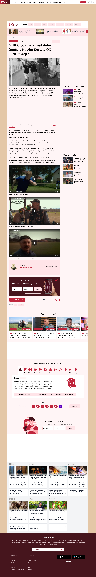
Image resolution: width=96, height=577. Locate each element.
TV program (40, 540)
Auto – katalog (80, 540)
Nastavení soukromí (33, 572)
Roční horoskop (69, 394)
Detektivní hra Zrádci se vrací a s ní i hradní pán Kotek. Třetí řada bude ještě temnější (38, 477)
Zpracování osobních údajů (34, 565)
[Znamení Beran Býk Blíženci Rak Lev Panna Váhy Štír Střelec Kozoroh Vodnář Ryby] (28, 289)
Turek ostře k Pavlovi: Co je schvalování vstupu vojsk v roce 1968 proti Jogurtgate (17, 477)
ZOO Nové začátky (72, 540)
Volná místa (13, 558)
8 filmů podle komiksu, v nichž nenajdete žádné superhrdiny (17, 518)
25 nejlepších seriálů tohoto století (18, 510)
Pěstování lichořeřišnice (58, 542)
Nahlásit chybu (14, 572)
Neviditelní (48, 2)
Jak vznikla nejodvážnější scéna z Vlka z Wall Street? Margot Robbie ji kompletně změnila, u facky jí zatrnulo (18, 527)
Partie (52, 540)
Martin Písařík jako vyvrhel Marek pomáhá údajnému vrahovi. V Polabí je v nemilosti (67, 336)
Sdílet (56, 41)
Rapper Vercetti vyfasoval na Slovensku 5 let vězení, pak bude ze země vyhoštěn (38, 519)
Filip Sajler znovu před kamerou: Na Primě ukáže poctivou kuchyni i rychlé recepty (79, 167)
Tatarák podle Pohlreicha (40, 542)
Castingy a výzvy (32, 560)
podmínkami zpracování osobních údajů (33, 293)
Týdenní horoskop (42, 394)
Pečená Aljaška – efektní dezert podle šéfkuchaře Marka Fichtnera (77, 491)
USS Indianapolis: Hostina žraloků (57, 475)
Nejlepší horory (32, 540)
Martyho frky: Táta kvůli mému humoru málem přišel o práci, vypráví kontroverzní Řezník (37, 512)
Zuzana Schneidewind (37, 41)
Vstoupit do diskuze (18, 299)
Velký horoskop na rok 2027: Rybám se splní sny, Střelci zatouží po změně (51, 31)
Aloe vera (50, 542)
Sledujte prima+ (57, 2)
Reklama (13, 560)
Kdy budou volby (63, 540)
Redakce (30, 569)
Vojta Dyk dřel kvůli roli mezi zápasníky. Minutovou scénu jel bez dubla (80, 159)
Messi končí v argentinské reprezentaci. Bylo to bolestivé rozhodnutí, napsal (17, 492)
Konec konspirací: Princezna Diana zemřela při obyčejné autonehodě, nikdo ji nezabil (57, 484)
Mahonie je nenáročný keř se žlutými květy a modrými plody (56, 525)
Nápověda (30, 567)
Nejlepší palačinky (44, 544)
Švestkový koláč (53, 544)
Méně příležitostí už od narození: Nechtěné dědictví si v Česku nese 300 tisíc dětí (25, 32)
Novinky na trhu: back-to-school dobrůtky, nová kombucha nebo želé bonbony (76, 477)
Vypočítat (70, 428)
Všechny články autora (51, 266)
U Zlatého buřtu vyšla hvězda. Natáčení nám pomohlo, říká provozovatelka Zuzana (37, 484)
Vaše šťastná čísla (47, 403)
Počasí (56, 540)
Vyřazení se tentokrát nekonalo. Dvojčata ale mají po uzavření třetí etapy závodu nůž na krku (79, 174)
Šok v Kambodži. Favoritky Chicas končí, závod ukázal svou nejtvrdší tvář (79, 181)
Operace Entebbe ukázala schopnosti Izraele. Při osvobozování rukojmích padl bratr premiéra (57, 493)
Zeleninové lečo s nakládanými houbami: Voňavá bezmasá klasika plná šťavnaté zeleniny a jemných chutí (77, 485)
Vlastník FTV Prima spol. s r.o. (18, 569)
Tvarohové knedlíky (80, 542)
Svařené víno (31, 542)
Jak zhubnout (15, 540)
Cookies (13, 567)
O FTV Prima (14, 555)
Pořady (65, 2)
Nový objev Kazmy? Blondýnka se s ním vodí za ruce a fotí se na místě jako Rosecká (38, 526)
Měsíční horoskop (56, 394)
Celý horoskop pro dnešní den (24, 394)
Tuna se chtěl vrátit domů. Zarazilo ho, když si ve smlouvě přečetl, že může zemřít (44, 336)
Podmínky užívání (15, 565)
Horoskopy (41, 2)
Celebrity (23, 2)
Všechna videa (80, 86)
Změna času (47, 540)
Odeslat (38, 289)
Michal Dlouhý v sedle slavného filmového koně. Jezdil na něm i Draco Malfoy (20, 335)
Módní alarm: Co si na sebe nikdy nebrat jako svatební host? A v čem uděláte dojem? (78, 32)
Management (31, 555)
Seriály (34, 2)
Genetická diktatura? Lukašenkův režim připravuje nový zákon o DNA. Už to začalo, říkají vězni (18, 484)
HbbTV (12, 562)
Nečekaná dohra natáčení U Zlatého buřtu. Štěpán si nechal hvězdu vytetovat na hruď (37, 492)
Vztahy (29, 2)
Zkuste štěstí (74, 406)
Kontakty (30, 562)
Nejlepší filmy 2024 (23, 540)
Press (29, 558)
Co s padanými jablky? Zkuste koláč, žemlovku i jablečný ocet (56, 518)
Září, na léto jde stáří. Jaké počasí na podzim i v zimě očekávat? (57, 511)
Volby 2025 (24, 542)
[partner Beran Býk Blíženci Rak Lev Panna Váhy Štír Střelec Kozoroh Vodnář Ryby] (59, 428)
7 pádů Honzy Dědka (15, 542)
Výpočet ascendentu (70, 542)
